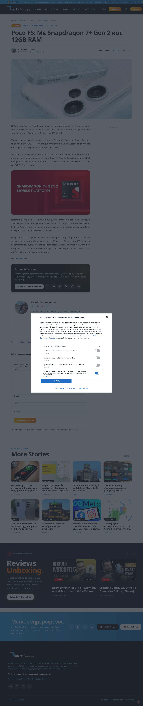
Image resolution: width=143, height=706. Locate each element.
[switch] (97, 350)
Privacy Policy (83, 388)
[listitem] (71, 346)
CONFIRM (56, 381)
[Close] (108, 318)
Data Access (71, 388)
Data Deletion (59, 388)
